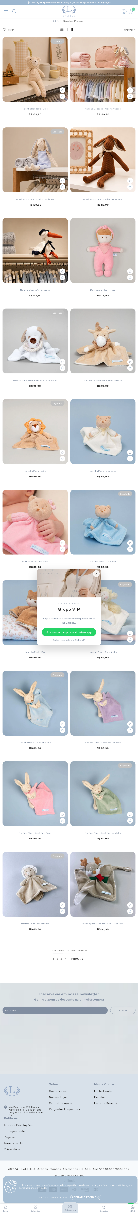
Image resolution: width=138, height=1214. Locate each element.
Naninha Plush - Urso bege (103, 470)
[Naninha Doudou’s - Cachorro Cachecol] (103, 159)
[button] (62, 29)
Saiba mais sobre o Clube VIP (69, 639)
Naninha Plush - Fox (35, 651)
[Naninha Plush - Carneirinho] (103, 612)
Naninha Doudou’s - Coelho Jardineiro (35, 199)
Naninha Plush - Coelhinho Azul (35, 742)
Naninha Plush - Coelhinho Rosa (35, 833)
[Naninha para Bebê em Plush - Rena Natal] (103, 884)
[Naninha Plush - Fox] (35, 612)
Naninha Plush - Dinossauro (35, 923)
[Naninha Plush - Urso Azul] (103, 522)
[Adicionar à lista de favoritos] (62, 90)
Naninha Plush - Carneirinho (103, 651)
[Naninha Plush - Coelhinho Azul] (35, 703)
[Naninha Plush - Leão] (35, 431)
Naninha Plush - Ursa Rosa (35, 561)
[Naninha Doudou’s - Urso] (35, 69)
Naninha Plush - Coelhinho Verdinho (103, 833)
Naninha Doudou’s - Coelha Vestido (103, 108)
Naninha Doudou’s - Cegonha (35, 289)
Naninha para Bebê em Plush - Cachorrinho (35, 380)
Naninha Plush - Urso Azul (103, 561)
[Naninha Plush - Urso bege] (103, 431)
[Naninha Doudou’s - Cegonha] (35, 250)
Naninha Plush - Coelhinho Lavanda (103, 742)
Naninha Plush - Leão (35, 470)
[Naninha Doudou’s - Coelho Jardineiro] (35, 159)
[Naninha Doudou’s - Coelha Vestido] (103, 69)
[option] (69, 2)
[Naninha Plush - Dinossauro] (35, 884)
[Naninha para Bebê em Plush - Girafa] (103, 341)
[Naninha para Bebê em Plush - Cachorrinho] (35, 341)
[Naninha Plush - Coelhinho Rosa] (35, 793)
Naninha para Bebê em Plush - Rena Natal (103, 923)
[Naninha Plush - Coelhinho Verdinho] (103, 793)
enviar (123, 1010)
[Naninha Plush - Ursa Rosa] (35, 522)
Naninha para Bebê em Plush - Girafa (103, 380)
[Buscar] (14, 11)
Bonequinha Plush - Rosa (102, 289)
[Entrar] (124, 11)
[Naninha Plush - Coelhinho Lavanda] (103, 703)
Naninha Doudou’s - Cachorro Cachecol (103, 199)
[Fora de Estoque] (62, 96)
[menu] (6, 11)
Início (56, 21)
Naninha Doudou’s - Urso (35, 108)
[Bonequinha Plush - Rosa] (103, 250)
